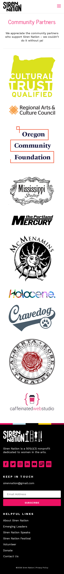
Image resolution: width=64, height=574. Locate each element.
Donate (8, 550)
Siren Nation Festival (17, 538)
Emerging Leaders (15, 526)
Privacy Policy (42, 568)
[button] (32, 502)
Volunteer (9, 544)
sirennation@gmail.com (18, 483)
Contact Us (10, 556)
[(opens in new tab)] (32, 97)
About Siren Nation (16, 520)
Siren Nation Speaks (16, 532)
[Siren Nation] (12, 6)
